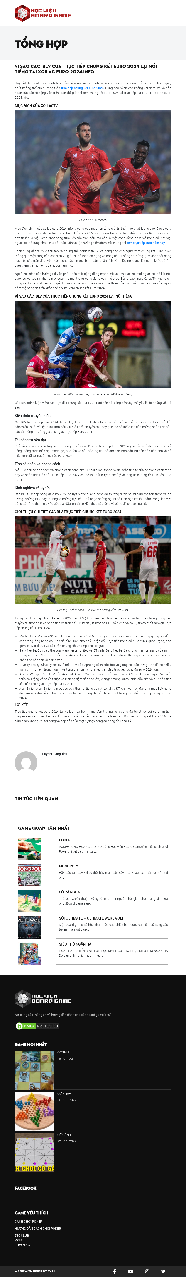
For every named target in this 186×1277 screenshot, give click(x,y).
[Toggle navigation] (165, 13)
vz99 (18, 1240)
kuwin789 (22, 1245)
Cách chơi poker (28, 1221)
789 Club (22, 1235)
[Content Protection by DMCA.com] (37, 1026)
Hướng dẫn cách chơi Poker (38, 1228)
